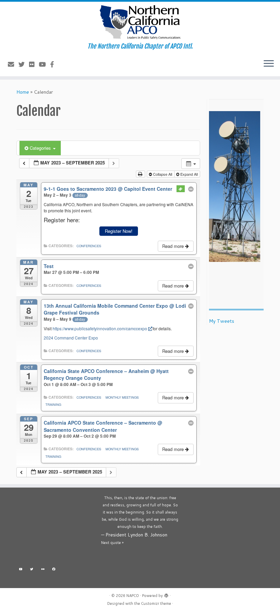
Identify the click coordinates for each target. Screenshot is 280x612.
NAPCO (132, 595)
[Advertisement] (55, 528)
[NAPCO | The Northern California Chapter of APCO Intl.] (140, 22)
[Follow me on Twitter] (23, 64)
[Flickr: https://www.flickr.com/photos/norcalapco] (43, 570)
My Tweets (221, 321)
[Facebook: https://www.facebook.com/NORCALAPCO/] (54, 570)
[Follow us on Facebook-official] (54, 64)
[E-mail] (13, 64)
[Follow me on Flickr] (34, 64)
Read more (173, 246)
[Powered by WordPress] (166, 594)
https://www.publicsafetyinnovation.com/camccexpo (100, 328)
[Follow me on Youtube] (44, 64)
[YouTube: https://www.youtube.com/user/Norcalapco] (21, 570)
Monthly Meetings (122, 397)
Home (22, 92)
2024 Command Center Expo (71, 338)
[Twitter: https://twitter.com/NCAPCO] (32, 570)
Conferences (88, 245)
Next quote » (112, 542)
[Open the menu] (269, 64)
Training (53, 404)
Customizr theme (156, 603)
